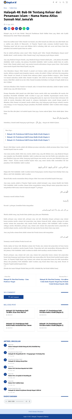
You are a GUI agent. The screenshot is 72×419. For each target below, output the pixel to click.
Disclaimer (40, 411)
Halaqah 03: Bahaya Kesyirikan (17, 361)
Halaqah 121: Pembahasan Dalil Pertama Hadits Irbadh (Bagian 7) (28, 140)
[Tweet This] (9, 28)
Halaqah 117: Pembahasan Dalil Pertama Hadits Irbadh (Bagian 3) (51, 311)
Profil (30, 411)
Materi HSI (10, 344)
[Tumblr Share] (20, 28)
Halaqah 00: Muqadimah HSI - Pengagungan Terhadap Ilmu (26, 354)
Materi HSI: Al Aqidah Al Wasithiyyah (19, 375)
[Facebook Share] (5, 28)
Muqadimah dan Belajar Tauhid (15, 352)
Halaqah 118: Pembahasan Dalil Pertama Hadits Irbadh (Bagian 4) (28, 137)
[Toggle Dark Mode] (60, 2)
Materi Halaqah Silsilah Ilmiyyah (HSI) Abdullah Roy (24, 346)
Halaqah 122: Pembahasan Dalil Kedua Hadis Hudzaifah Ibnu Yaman (19, 324)
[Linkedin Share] (16, 28)
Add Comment (14, 297)
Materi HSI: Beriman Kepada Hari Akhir (20, 368)
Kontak (35, 411)
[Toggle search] (63, 2)
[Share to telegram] (27, 28)
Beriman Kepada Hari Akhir (14, 388)
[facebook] (53, 2)
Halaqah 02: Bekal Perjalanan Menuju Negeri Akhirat (24, 390)
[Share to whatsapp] (24, 28)
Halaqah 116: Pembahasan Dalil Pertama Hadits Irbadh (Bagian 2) (51, 324)
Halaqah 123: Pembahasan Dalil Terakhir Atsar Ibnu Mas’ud (17, 311)
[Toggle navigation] (66, 2)
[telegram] (56, 2)
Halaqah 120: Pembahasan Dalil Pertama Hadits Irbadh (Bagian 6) (28, 134)
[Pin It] (12, 28)
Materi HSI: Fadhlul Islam (16, 383)
